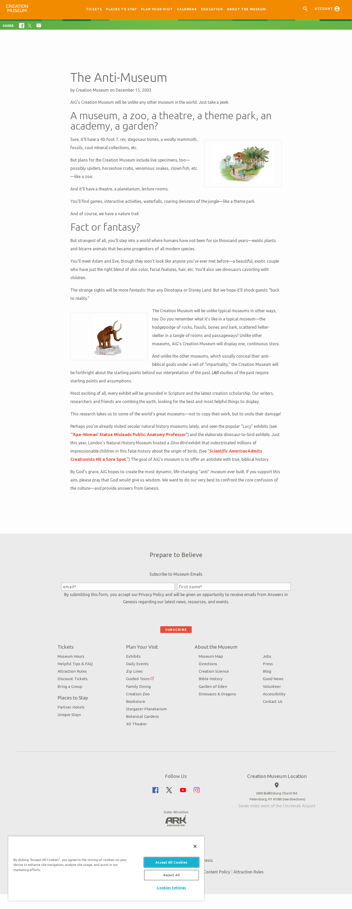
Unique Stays (69, 714)
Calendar (187, 9)
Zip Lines (134, 671)
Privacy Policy (151, 594)
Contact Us (272, 701)
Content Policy (216, 872)
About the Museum (246, 9)
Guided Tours (138, 679)
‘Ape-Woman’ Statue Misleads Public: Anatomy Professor (129, 434)
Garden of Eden (213, 686)
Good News (273, 679)
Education (212, 9)
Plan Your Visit (157, 9)
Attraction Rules (72, 671)
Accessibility (274, 694)
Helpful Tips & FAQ (75, 664)
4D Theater (136, 724)
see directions (294, 799)
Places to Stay (121, 9)
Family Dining (138, 686)
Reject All (171, 875)
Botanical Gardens (142, 716)
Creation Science (214, 671)
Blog (267, 671)
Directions (208, 664)
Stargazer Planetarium (146, 709)
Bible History (211, 679)
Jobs (267, 656)
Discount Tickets (72, 679)
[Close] (195, 846)
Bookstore (135, 701)
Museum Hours (70, 656)
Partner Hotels (71, 707)
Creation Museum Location (277, 776)
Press (268, 664)
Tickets (94, 9)
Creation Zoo (138, 694)
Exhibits (133, 656)
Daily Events (137, 664)
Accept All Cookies (171, 862)
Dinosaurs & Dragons (217, 694)
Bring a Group (69, 686)
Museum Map (211, 656)
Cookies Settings (171, 887)
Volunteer (272, 686)
